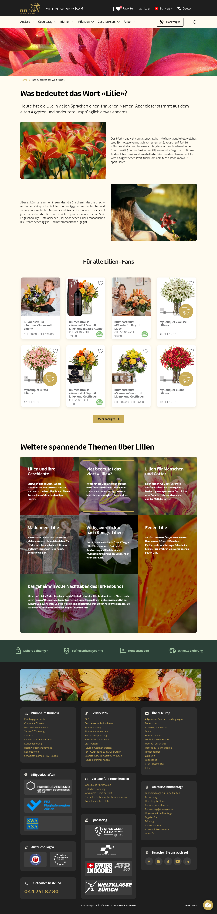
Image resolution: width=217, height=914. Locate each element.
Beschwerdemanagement (38, 747)
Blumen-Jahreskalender (158, 805)
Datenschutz (152, 723)
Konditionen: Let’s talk (97, 801)
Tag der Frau (151, 817)
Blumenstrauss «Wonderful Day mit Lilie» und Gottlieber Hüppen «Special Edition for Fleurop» (85, 396)
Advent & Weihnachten (157, 829)
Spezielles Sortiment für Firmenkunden (106, 797)
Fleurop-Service (153, 735)
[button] (27, 22)
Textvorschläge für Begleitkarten (162, 793)
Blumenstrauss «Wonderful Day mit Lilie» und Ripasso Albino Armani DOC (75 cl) (85, 327)
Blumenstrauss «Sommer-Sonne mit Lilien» (38, 325)
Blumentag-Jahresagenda (159, 809)
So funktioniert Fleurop (157, 739)
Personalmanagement (36, 727)
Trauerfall (150, 833)
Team (148, 731)
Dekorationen (31, 751)
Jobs (147, 768)
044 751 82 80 (41, 891)
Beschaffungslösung (96, 735)
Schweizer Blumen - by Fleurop (41, 755)
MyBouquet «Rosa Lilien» (36, 391)
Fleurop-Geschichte (155, 743)
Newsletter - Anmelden (97, 739)
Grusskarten (91, 743)
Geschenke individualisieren (99, 723)
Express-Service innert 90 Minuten (103, 755)
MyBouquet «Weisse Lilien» (173, 323)
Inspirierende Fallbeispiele (38, 739)
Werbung (150, 755)
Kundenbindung (33, 743)
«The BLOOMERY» (154, 764)
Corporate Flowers (34, 723)
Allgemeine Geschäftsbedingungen (164, 719)
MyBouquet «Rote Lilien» (172, 391)
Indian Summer (153, 825)
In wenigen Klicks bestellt (98, 793)
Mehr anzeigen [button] (106, 419)
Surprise (28, 735)
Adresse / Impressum (156, 727)
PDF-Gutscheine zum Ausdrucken (103, 751)
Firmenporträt (152, 751)
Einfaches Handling (95, 789)
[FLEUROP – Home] (30, 8)
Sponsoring (151, 759)
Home (24, 79)
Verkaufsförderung (34, 731)
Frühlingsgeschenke (34, 719)
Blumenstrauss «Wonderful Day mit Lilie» (128, 325)
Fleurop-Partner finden (97, 759)
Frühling (149, 821)
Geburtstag (151, 797)
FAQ (87, 719)
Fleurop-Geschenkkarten (98, 747)
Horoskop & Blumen (156, 801)
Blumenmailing (93, 727)
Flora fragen (173, 22)
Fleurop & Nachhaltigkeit (158, 747)
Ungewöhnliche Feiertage (158, 813)
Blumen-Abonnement (97, 731)
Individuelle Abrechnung (98, 784)
